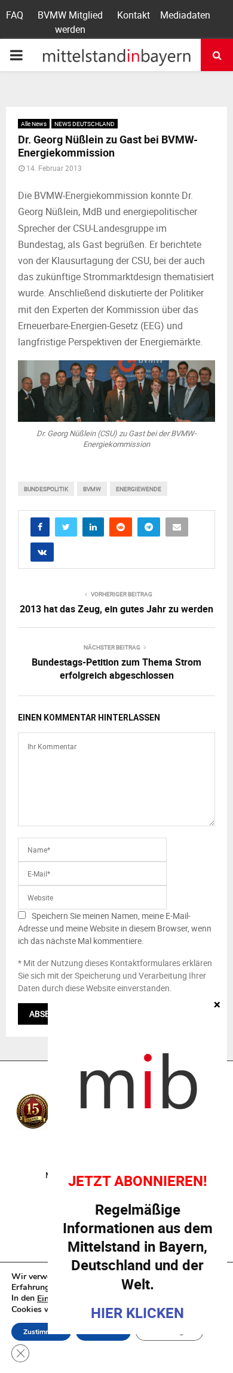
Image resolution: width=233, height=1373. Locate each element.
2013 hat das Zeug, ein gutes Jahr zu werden (116, 608)
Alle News (34, 123)
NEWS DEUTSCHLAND (84, 123)
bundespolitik (46, 489)
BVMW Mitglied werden (70, 22)
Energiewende (138, 489)
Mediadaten (185, 15)
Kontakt (133, 15)
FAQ (14, 15)
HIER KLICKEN (137, 1312)
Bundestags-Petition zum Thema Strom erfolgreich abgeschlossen (116, 668)
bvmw (92, 489)
